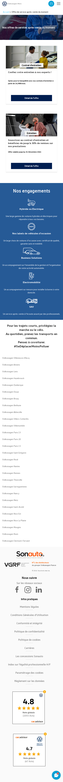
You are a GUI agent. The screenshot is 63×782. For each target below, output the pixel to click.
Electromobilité (31, 282)
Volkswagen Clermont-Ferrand (16, 540)
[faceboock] (18, 589)
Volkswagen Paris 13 (11, 432)
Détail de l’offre (31, 98)
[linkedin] (40, 589)
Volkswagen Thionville (12, 480)
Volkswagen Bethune (11, 405)
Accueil (6, 12)
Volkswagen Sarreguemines (14, 486)
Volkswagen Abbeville (12, 412)
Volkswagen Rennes (11, 473)
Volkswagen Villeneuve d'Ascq (15, 358)
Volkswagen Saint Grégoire (14, 452)
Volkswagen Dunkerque (12, 385)
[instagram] (29, 589)
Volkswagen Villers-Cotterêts (15, 419)
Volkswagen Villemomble (13, 425)
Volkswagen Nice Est (11, 513)
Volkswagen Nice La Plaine (14, 520)
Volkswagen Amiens (11, 364)
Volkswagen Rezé (10, 459)
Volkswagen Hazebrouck (13, 378)
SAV (31, 306)
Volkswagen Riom (10, 534)
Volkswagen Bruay (10, 398)
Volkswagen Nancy (10, 493)
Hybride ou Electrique (31, 208)
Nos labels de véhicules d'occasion (31, 233)
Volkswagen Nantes (11, 466)
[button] (58, 3)
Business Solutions (31, 257)
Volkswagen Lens (10, 371)
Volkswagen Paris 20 (11, 439)
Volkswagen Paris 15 (11, 446)
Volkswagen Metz (10, 500)
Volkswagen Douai (10, 391)
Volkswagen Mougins (11, 527)
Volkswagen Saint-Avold (13, 507)
